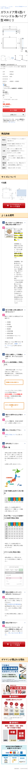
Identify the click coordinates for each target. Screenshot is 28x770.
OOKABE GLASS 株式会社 (14, 604)
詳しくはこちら (12, 122)
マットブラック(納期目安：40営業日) (13, 88)
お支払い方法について (10, 434)
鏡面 (5, 85)
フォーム (9, 345)
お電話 (16, 343)
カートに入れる (14, 110)
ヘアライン (7, 86)
